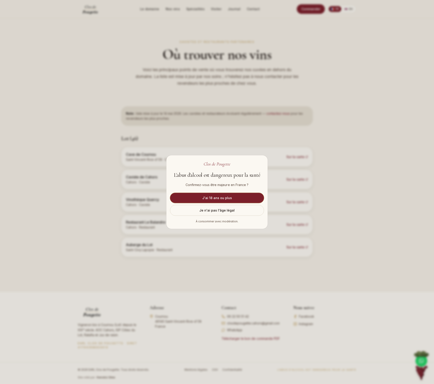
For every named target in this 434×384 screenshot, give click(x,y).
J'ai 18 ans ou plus (217, 198)
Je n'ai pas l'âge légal (217, 210)
